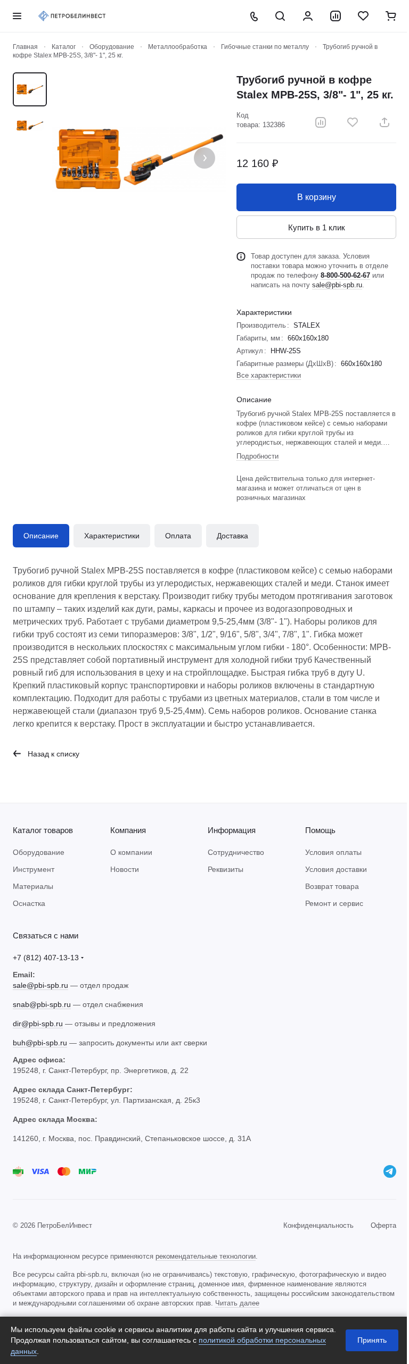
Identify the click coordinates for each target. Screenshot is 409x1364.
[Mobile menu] (17, 16)
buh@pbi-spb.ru (40, 1042)
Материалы (33, 886)
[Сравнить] (320, 122)
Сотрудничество (236, 852)
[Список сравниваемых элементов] (335, 16)
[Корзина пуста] (391, 16)
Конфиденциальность (318, 1225)
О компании (131, 852)
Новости (124, 869)
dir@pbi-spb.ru (38, 1023)
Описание (41, 535)
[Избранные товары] (363, 16)
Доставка (232, 535)
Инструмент (33, 869)
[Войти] (307, 16)
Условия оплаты (333, 852)
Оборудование (38, 852)
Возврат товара (332, 886)
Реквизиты (225, 869)
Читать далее (237, 1303)
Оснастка (29, 903)
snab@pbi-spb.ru (42, 1004)
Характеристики (112, 535)
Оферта (383, 1225)
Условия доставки (336, 869)
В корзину (316, 197)
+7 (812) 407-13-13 (46, 957)
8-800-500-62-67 (345, 275)
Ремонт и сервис (334, 903)
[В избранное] (352, 122)
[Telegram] (389, 1171)
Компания (128, 830)
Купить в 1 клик (316, 227)
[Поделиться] (384, 122)
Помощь (320, 830)
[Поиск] (280, 16)
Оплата (178, 535)
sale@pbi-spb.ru (337, 285)
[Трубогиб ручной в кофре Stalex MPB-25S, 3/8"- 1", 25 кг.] (139, 159)
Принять (372, 1340)
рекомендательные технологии (206, 1256)
